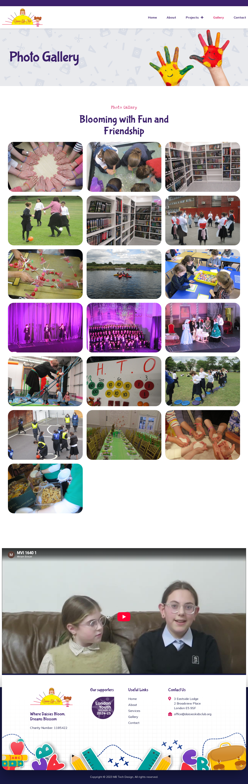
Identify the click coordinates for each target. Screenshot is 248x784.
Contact (240, 17)
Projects (192, 17)
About (171, 17)
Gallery (218, 17)
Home (152, 17)
